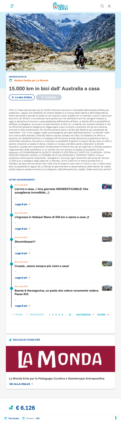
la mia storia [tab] (23, 97)
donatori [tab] (51, 97)
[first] (17, 314)
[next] (109, 66)
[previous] (102, 66)
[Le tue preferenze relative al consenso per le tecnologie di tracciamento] (116, 418)
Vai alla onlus (19, 384)
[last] (103, 314)
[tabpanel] (60, 212)
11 (70, 314)
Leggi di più (21, 204)
